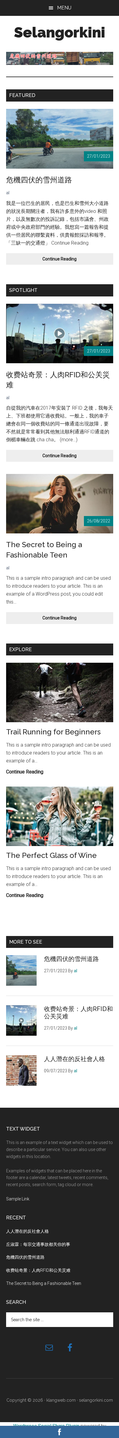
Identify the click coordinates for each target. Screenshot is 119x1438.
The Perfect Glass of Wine (51, 855)
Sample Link (17, 1198)
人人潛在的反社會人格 (74, 1059)
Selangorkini (59, 32)
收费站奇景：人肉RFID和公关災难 (38, 1270)
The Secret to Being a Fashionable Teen (43, 1283)
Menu (64, 8)
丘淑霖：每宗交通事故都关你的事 (38, 1244)
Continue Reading (61, 260)
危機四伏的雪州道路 (39, 179)
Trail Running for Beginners (53, 731)
